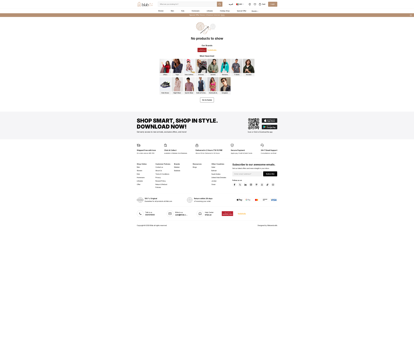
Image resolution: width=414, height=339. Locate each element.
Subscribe (270, 174)
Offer (138, 184)
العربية (231, 4)
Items (223, 15)
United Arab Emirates (218, 177)
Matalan (177, 167)
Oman (213, 184)
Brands (254, 11)
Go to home (207, 100)
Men (172, 11)
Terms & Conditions (162, 174)
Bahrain (214, 170)
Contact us (159, 167)
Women (161, 11)
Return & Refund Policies (161, 185)
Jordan (213, 181)
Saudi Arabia (215, 174)
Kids (182, 11)
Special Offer (241, 11)
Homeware (195, 11)
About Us (158, 170)
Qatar (213, 167)
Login (273, 4)
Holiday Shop (225, 11)
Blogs (195, 167)
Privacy (158, 177)
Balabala (177, 170)
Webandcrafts (272, 225)
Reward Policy (160, 181)
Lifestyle (210, 11)
